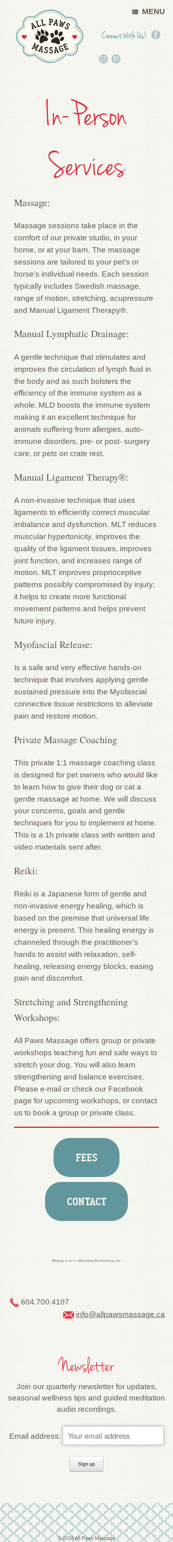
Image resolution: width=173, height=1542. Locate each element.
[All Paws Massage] (49, 36)
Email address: (36, 1436)
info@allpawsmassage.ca (120, 1314)
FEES (87, 1157)
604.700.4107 (45, 1301)
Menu (153, 11)
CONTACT (86, 1201)
